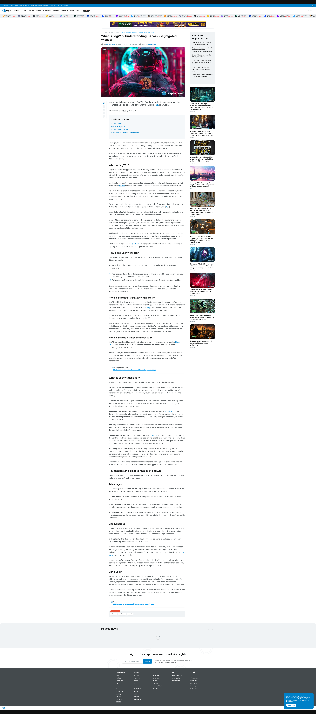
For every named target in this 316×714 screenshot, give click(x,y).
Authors (155, 688)
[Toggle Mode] (313, 6)
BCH (167, 207)
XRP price (38, 16)
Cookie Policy (176, 681)
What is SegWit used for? (120, 129)
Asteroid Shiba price (155, 16)
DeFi (135, 694)
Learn (77, 11)
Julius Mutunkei (110, 44)
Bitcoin (122, 185)
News (24, 11)
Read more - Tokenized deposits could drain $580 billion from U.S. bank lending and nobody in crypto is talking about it (202, 199)
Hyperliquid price (79, 16)
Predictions (64, 11)
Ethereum (137, 678)
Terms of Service (176, 675)
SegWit (130, 614)
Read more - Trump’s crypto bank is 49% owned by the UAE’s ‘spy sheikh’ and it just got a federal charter (202, 122)
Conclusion (115, 135)
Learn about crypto (114, 32)
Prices (72, 11)
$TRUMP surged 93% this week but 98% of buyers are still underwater (201, 343)
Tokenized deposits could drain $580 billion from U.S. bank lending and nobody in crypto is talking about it (201, 211)
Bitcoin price (8, 16)
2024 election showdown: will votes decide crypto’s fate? (133, 604)
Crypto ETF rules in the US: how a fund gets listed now (202, 56)
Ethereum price (24, 16)
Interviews (119, 699)
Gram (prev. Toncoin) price (138, 16)
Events (11, 5)
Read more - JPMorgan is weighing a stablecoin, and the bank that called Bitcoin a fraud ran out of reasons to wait (202, 94)
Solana (136, 681)
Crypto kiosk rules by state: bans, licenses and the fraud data (201, 69)
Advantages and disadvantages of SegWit (125, 132)
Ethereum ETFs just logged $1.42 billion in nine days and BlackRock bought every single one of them (202, 266)
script (149, 307)
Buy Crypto (5, 5)
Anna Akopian (152, 44)
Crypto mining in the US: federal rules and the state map (202, 75)
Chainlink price (107, 16)
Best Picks (59, 5)
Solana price (65, 16)
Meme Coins (18, 5)
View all (202, 81)
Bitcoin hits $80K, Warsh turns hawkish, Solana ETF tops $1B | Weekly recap (201, 291)
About (32, 5)
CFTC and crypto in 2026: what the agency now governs (201, 43)
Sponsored (137, 699)
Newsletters (38, 5)
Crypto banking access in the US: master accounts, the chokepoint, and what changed (202, 49)
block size (136, 244)
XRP (135, 683)
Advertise (45, 5)
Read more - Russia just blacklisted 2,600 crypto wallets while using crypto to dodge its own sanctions (202, 173)
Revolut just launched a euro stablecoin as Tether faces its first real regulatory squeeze (202, 317)
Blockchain (122, 614)
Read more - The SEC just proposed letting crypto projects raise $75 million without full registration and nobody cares (202, 226)
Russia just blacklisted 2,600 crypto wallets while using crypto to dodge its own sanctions (202, 185)
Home (105, 32)
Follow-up (52, 5)
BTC (157, 104)
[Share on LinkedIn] (104, 110)
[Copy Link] (104, 116)
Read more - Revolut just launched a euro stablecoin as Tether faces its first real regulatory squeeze (202, 306)
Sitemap (118, 702)
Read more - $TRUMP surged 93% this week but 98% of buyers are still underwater (202, 331)
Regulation (137, 696)
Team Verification (158, 686)
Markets (56, 11)
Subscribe (147, 661)
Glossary (66, 5)
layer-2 (155, 435)
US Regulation (47, 11)
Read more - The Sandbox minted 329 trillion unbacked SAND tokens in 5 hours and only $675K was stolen (202, 147)
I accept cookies (291, 705)
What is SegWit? (116, 124)
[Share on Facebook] (104, 103)
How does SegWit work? (119, 126)
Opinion (38, 11)
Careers (155, 683)
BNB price (51, 16)
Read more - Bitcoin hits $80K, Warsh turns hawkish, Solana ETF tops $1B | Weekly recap (202, 280)
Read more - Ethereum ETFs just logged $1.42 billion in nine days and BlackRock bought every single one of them (202, 254)
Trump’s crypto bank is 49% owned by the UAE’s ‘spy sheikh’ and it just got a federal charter (201, 133)
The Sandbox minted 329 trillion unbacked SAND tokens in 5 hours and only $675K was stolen (202, 159)
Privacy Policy (176, 678)
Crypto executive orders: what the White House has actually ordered (201, 62)
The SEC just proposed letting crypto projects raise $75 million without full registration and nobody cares (201, 239)
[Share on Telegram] (104, 113)
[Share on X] (104, 106)
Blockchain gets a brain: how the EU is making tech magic (134, 370)
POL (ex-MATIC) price (122, 16)
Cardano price (93, 16)
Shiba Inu (137, 686)
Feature (31, 11)
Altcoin (136, 691)
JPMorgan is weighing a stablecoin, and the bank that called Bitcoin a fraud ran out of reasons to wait (201, 106)
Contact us (26, 5)
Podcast (118, 696)
